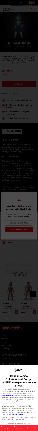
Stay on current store (19, 223)
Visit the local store (19, 229)
